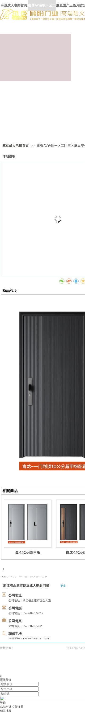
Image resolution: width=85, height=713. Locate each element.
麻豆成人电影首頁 (15, 145)
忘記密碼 (5, 706)
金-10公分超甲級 (27, 552)
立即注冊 (17, 706)
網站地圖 (5, 711)
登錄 (3, 702)
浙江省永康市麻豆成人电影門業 (26, 585)
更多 (63, 585)
